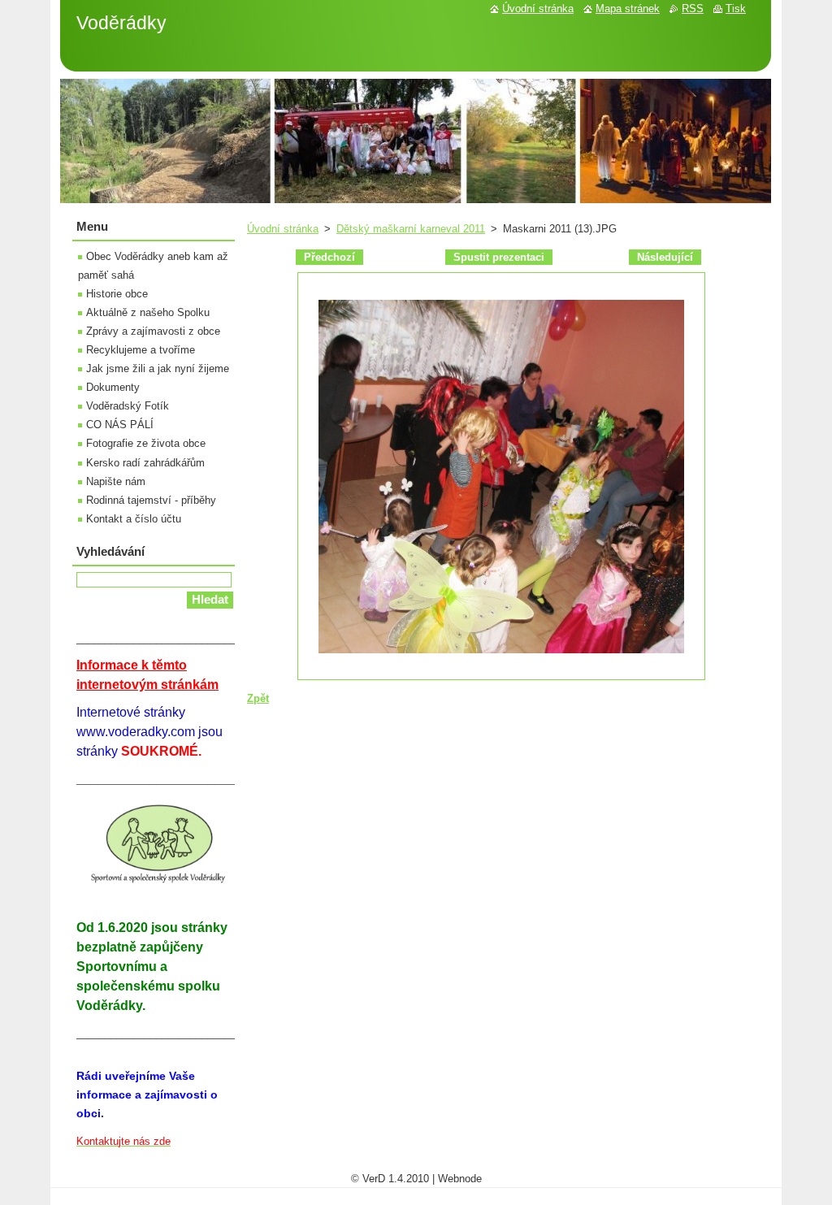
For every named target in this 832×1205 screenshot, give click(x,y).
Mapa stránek (628, 8)
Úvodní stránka (282, 229)
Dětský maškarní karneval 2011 (410, 229)
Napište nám (115, 481)
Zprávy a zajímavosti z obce (153, 331)
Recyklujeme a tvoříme (140, 350)
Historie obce (117, 294)
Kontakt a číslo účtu (133, 519)
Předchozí (329, 257)
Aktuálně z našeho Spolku (148, 312)
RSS (693, 8)
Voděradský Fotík (127, 406)
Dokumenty (113, 387)
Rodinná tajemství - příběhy (151, 500)
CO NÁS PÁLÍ (120, 424)
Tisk (736, 8)
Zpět (258, 698)
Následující (665, 257)
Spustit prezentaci (498, 257)
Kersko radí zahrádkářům (145, 463)
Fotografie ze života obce (146, 443)
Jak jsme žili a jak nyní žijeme (157, 368)
